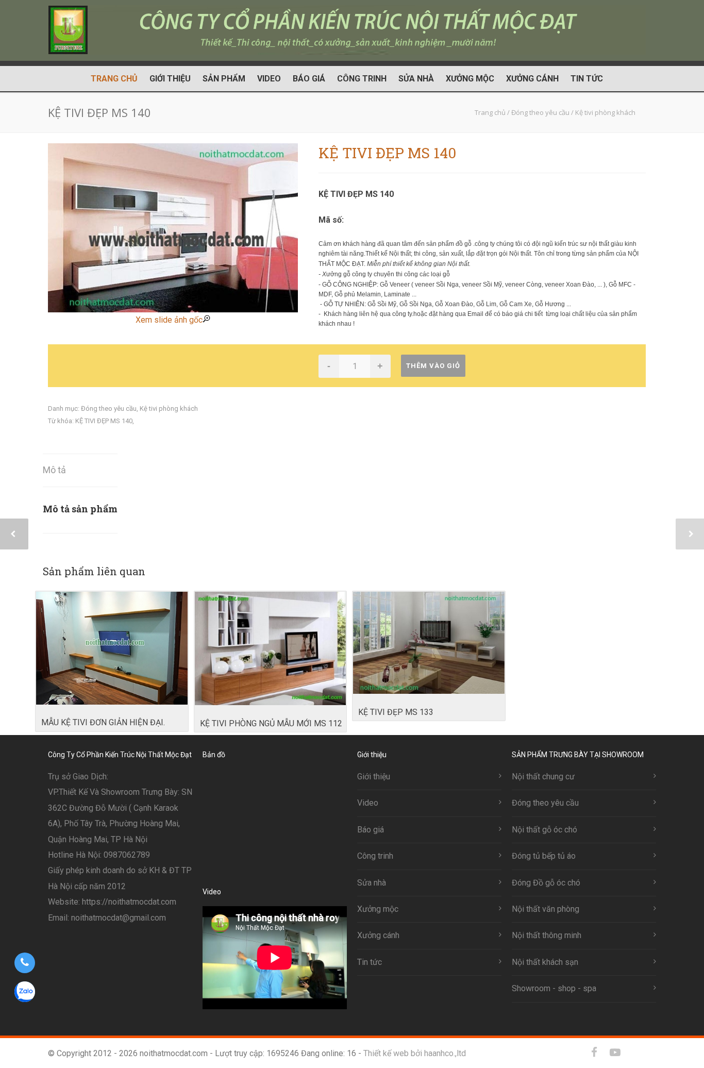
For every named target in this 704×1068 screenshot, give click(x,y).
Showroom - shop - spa (554, 988)
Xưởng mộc (470, 79)
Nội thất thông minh (546, 935)
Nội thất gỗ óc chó (544, 830)
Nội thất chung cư (543, 776)
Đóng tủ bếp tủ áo (544, 856)
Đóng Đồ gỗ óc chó (546, 883)
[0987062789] (24, 962)
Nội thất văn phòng (545, 909)
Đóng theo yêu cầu (109, 408)
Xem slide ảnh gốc (169, 320)
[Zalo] (635, 1052)
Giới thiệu (170, 79)
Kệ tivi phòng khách (169, 408)
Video (269, 79)
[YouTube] (615, 1052)
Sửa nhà (416, 79)
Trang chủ (114, 79)
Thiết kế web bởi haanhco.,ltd (414, 1053)
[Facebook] (594, 1052)
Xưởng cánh (532, 79)
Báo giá (309, 79)
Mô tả (54, 469)
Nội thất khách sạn (545, 962)
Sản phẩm (224, 79)
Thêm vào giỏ (433, 366)
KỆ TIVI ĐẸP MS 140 (103, 421)
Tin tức (587, 79)
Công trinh (362, 79)
